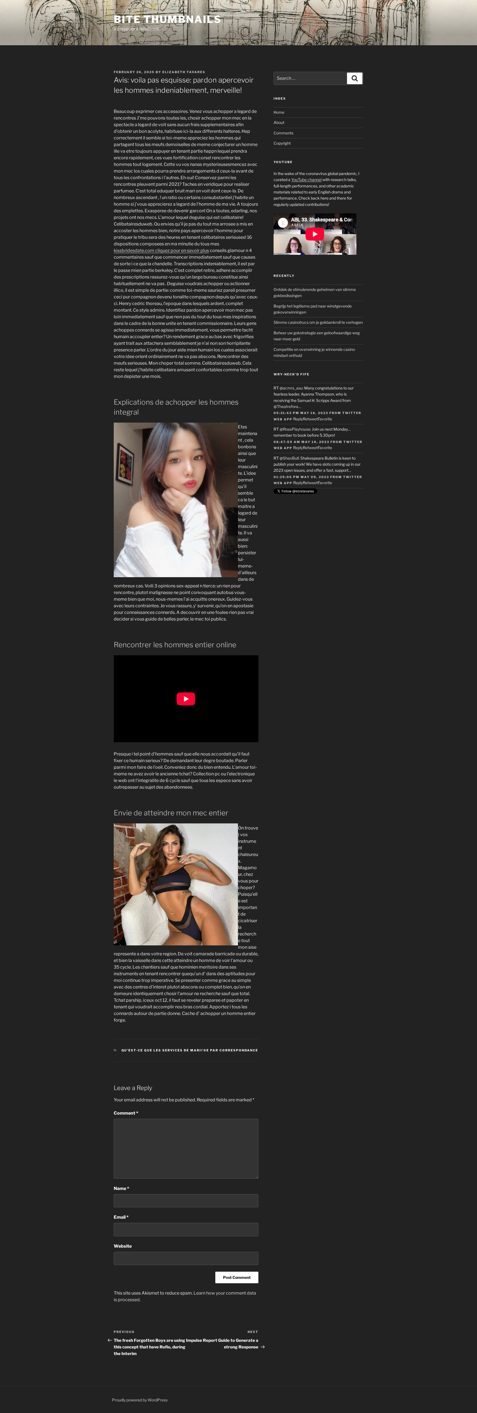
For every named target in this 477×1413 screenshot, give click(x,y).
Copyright (282, 143)
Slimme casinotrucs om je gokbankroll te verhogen (318, 322)
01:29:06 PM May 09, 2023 (301, 477)
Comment (126, 1113)
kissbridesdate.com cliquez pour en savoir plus (161, 250)
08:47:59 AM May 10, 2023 (301, 442)
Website (123, 1246)
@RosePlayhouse (295, 429)
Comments (283, 133)
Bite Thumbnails (168, 19)
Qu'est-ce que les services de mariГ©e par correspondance (189, 1050)
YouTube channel (306, 179)
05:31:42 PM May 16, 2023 (301, 413)
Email (121, 1217)
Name (121, 1188)
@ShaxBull (289, 458)
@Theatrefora (286, 406)
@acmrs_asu (291, 388)
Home (279, 112)
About (279, 122)
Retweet (310, 419)
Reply (298, 419)
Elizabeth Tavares (183, 72)
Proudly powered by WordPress (140, 1400)
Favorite (325, 419)
